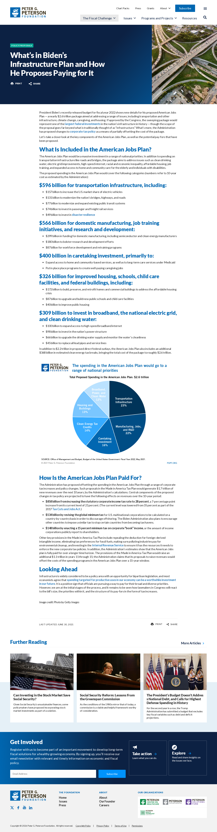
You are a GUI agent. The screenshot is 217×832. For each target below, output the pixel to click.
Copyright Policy (83, 826)
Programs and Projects (157, 18)
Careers (104, 805)
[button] (185, 8)
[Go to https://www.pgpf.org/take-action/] (148, 752)
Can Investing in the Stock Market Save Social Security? (41, 697)
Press (138, 8)
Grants (150, 8)
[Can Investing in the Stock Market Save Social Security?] (42, 671)
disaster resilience (83, 214)
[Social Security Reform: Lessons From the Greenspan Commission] (108, 671)
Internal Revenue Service (108, 545)
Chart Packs (122, 8)
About (163, 8)
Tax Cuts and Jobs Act (66, 509)
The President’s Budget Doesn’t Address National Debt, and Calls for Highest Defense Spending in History (175, 699)
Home (62, 797)
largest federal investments (82, 124)
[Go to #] (16, 83)
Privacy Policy (103, 826)
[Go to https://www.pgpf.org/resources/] (187, 754)
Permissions (137, 826)
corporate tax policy (83, 131)
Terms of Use (120, 826)
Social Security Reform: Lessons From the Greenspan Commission (107, 697)
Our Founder (107, 801)
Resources (189, 18)
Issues (128, 18)
